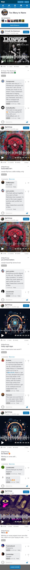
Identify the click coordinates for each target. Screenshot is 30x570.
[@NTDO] (20, 21)
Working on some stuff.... (9, 456)
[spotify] (15, 73)
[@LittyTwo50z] (8, 21)
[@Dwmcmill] (11, 21)
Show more (12, 179)
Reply (19, 103)
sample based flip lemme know (11, 263)
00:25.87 (8, 403)
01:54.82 (8, 558)
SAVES (11, 162)
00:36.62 (8, 473)
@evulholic (11, 372)
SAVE (10, 66)
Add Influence (14, 25)
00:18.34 (8, 390)
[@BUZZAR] (23, 21)
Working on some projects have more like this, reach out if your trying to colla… (14, 536)
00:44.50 (8, 550)
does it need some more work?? (11, 349)
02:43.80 (8, 103)
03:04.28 (8, 118)
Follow (26, 32)
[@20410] (5, 21)
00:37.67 (8, 482)
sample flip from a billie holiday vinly (12, 171)
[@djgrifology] (14, 21)
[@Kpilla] (3, 21)
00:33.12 (8, 296)
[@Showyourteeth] (17, 21)
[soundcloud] (9, 453)
